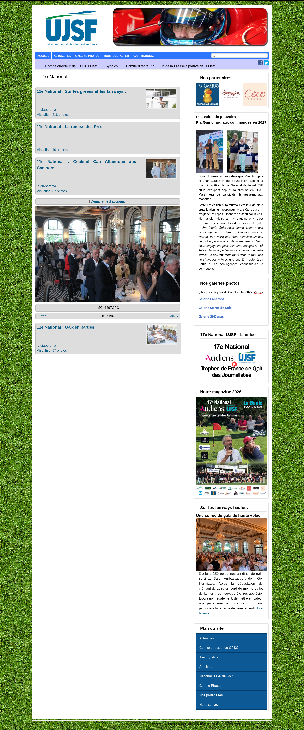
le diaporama (46, 109)
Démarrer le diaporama (108, 201)
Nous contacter (116, 55)
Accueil (43, 55)
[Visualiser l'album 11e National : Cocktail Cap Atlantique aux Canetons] (161, 178)
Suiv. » (174, 316)
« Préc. (42, 316)
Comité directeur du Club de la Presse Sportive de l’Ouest (170, 66)
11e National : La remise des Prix (69, 126)
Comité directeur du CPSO (218, 647)
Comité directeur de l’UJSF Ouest (71, 66)
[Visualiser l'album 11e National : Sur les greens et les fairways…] (161, 108)
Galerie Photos (87, 55)
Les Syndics (208, 657)
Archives (205, 666)
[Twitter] (266, 64)
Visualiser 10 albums (52, 150)
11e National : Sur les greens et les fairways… (82, 91)
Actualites (62, 55)
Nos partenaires (211, 695)
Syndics (111, 66)
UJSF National (143, 55)
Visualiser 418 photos (53, 114)
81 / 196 (108, 316)
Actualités (206, 638)
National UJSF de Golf (215, 676)
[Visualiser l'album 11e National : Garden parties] (161, 343)
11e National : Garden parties (65, 327)
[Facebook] (260, 64)
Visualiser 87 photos (52, 191)
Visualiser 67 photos (52, 350)
